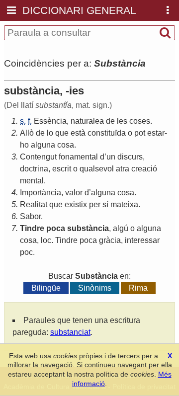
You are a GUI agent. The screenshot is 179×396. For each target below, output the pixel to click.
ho (24, 145)
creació (144, 168)
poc (26, 252)
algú (120, 228)
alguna (43, 145)
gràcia (110, 240)
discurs (130, 157)
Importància (40, 192)
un (110, 157)
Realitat (33, 204)
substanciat (70, 332)
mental (32, 180)
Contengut (38, 157)
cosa (65, 145)
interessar (142, 240)
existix (76, 204)
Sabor (30, 216)
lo (50, 133)
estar (156, 133)
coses (139, 121)
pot (139, 133)
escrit (61, 168)
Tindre (32, 228)
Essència (50, 121)
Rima (138, 288)
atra (122, 168)
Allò (27, 133)
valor (74, 192)
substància (88, 228)
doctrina (34, 168)
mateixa (124, 204)
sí (105, 204)
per (94, 204)
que (62, 133)
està (78, 133)
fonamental (78, 157)
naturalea (87, 121)
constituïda (107, 133)
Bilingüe (46, 288)
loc (46, 240)
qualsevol (97, 168)
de (110, 121)
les (122, 121)
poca (55, 228)
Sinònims (94, 288)
